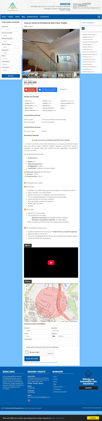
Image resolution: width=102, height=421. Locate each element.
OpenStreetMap (74, 321)
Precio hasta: (5, 67)
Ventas (10, 17)
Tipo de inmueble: (7, 33)
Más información (58, 418)
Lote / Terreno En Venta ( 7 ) (90, 52)
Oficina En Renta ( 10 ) (88, 72)
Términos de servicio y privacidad (48, 362)
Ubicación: (5, 26)
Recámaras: (5, 50)
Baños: (4, 56)
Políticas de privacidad (60, 392)
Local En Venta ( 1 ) (87, 49)
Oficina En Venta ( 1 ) (88, 57)
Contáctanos (44, 17)
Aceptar (93, 418)
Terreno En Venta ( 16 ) (89, 62)
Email (26, 333)
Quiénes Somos (32, 17)
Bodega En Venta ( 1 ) (88, 37)
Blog (23, 17)
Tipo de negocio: (6, 44)
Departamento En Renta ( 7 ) (90, 67)
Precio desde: (6, 61)
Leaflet (63, 321)
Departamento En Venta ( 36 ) (90, 42)
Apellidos (54, 328)
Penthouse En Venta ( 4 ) (89, 59)
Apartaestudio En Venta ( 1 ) (90, 34)
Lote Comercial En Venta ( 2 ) (90, 54)
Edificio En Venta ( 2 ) (88, 47)
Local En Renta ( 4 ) (87, 69)
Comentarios (28, 339)
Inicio (4, 17)
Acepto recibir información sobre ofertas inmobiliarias (42, 347)
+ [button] (26, 286)
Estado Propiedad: (7, 38)
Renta (17, 17)
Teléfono (54, 333)
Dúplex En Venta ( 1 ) (88, 44)
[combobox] (11, 35)
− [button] (26, 289)
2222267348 (86, 3)
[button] (77, 30)
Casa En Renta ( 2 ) (87, 64)
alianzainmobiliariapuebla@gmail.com (39, 397)
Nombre (27, 328)
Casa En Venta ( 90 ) (88, 39)
